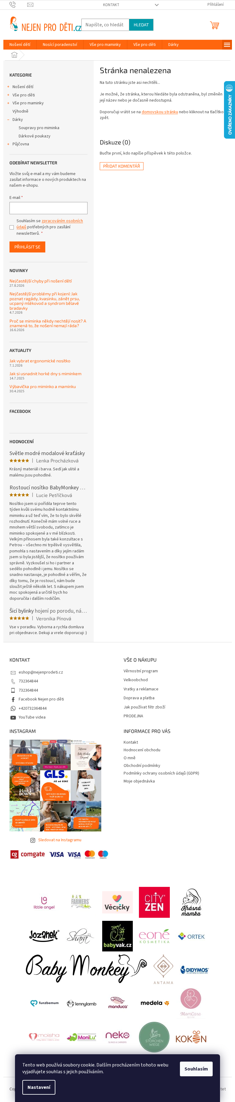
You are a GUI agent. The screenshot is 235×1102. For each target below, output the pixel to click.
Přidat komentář (121, 166)
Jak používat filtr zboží (144, 707)
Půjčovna (21, 144)
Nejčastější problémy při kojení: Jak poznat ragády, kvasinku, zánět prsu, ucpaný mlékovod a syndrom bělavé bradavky (44, 300)
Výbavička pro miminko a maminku (42, 386)
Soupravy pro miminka (39, 128)
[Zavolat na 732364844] (18, 4)
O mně (130, 758)
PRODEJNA (133, 716)
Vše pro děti (24, 95)
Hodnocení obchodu (142, 750)
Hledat (141, 24)
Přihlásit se (27, 246)
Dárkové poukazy (34, 136)
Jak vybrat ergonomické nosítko (39, 360)
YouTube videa (32, 717)
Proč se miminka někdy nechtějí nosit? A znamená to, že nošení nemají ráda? (47, 323)
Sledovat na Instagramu (59, 840)
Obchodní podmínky (142, 766)
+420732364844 (33, 708)
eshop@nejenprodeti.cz (41, 672)
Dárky (18, 120)
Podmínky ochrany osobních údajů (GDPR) (161, 773)
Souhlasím (196, 1069)
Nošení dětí (23, 87)
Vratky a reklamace (141, 689)
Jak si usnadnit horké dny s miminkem (45, 373)
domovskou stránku (160, 112)
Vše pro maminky (28, 103)
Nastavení (39, 1087)
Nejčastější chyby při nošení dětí (40, 280)
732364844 (28, 681)
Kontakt (111, 5)
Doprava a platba (139, 698)
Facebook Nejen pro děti (41, 699)
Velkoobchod (136, 680)
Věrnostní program (141, 671)
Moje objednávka (139, 781)
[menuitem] (19, 45)
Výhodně (20, 111)
